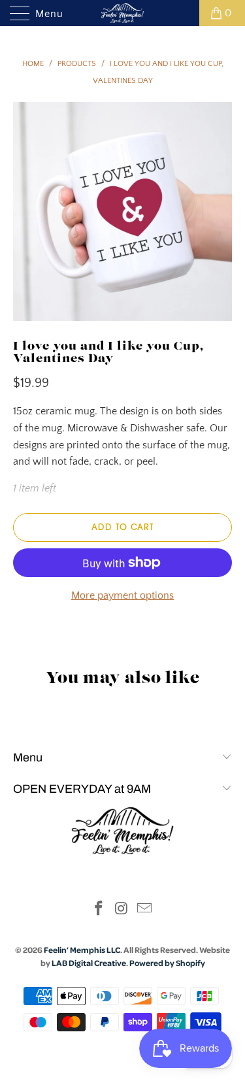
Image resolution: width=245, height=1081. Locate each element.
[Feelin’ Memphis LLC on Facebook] (99, 910)
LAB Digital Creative (89, 963)
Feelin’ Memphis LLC (82, 950)
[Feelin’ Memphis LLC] (122, 13)
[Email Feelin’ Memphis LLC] (144, 910)
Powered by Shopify (167, 963)
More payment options (122, 595)
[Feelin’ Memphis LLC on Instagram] (122, 910)
